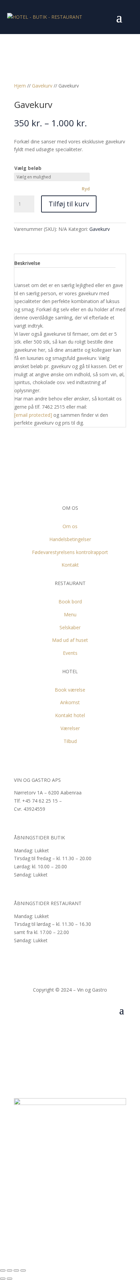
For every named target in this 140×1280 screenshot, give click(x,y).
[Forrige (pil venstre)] (2, 1279)
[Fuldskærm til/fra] (16, 1270)
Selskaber (70, 627)
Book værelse (70, 689)
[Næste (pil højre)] (9, 1279)
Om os (70, 526)
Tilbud (70, 741)
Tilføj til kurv (69, 203)
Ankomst (70, 702)
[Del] (9, 1270)
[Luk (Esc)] (2, 1270)
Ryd (86, 189)
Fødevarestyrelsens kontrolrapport (70, 552)
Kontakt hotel (70, 715)
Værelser (70, 728)
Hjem (20, 85)
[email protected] (33, 415)
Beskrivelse (27, 263)
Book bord (70, 601)
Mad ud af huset (70, 640)
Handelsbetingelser (70, 539)
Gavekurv (42, 85)
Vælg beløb (27, 168)
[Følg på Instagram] (77, 1030)
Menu (70, 614)
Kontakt (70, 565)
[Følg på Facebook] (62, 1030)
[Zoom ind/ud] (23, 1270)
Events (70, 653)
